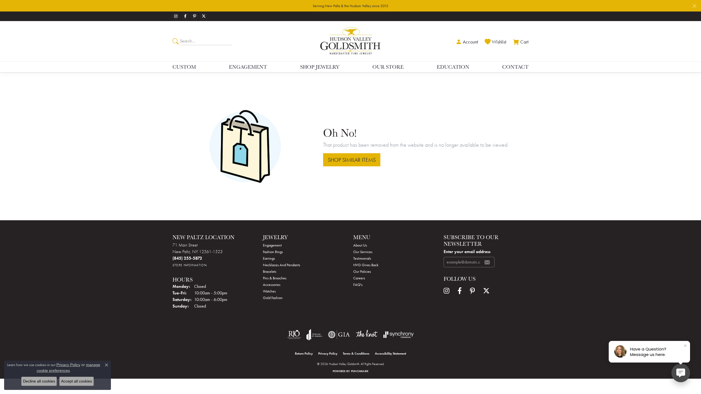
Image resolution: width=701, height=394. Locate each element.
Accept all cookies (76, 381)
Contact (515, 66)
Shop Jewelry (320, 66)
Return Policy (304, 353)
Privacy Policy (327, 353)
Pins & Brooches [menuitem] (274, 278)
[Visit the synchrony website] (398, 334)
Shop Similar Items (352, 159)
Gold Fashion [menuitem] (273, 297)
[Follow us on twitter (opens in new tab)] (203, 16)
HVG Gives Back (365, 264)
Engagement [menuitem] (272, 245)
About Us (360, 245)
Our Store (388, 66)
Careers (359, 278)
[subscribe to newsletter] (487, 262)
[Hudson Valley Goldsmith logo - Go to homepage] (350, 41)
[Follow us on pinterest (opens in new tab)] (194, 16)
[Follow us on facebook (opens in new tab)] (185, 16)
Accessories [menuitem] (271, 284)
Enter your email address (467, 251)
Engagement (248, 66)
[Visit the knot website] (366, 334)
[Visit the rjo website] (294, 334)
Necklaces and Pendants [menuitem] (281, 264)
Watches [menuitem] (269, 291)
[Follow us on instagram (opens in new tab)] (176, 16)
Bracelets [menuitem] (269, 271)
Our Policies (362, 271)
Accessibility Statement (390, 353)
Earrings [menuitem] (269, 258)
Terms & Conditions (356, 353)
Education (453, 66)
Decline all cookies (39, 381)
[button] (466, 41)
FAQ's (358, 284)
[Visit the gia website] (339, 334)
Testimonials (362, 258)
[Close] (694, 5)
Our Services (362, 251)
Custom (184, 66)
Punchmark (359, 371)
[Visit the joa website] (314, 334)
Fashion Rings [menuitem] (273, 251)
